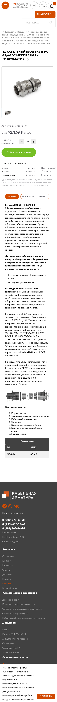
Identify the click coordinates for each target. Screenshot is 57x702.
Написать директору (12, 513)
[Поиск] (50, 22)
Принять (46, 696)
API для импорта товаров (15, 638)
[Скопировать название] (27, 59)
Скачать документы (15, 657)
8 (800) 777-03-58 (13, 520)
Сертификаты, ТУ (11, 648)
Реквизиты (7, 565)
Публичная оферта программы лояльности (23, 618)
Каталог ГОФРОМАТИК (14, 634)
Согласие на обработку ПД (15, 613)
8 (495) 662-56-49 (14, 524)
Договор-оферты (11, 599)
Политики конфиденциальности (18, 604)
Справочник (8, 643)
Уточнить (31, 171)
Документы (9, 623)
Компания (8, 549)
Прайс (5, 629)
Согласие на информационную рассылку (22, 609)
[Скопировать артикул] (26, 126)
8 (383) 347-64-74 (13, 528)
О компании (8, 556)
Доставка (7, 574)
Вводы (20, 32)
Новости (6, 579)
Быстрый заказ (9, 588)
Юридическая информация (19, 593)
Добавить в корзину (19, 152)
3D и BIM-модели (10, 652)
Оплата (6, 570)
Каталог (9, 32)
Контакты (7, 560)
